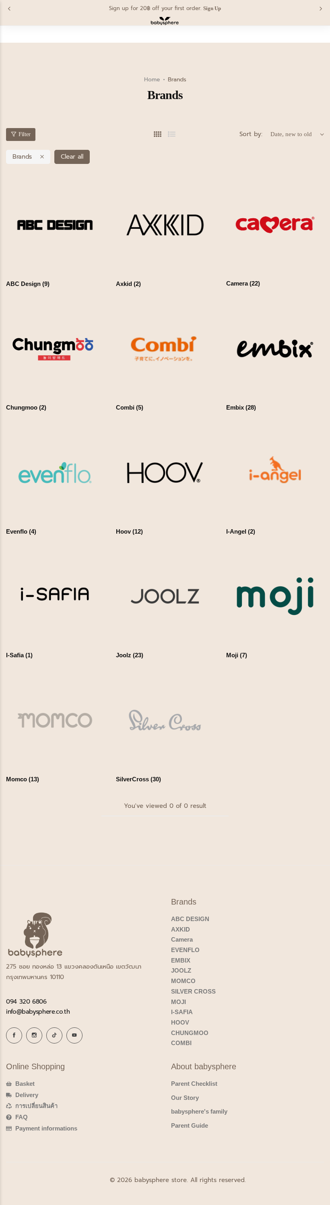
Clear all (72, 156)
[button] (9, 9)
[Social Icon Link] (14, 1035)
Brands (22, 156)
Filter (25, 134)
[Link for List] (172, 134)
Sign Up (212, 8)
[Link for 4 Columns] (158, 134)
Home (152, 79)
